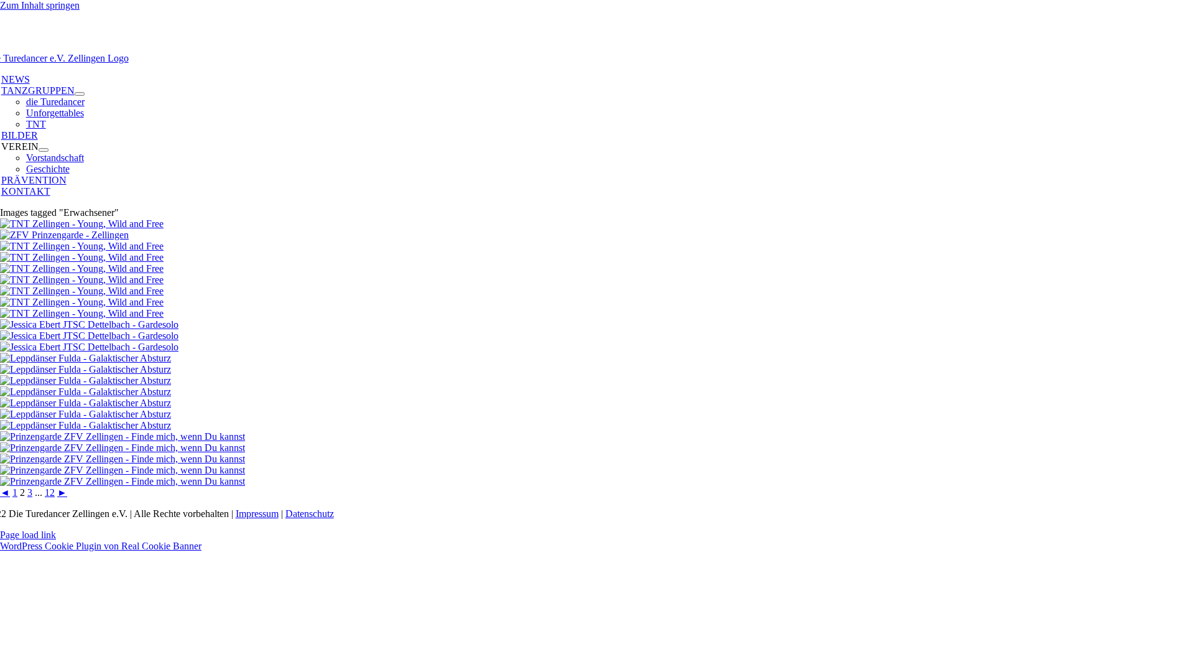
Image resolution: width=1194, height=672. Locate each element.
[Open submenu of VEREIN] (44, 150)
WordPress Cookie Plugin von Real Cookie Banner (100, 546)
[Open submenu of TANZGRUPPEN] (80, 94)
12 (50, 492)
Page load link (28, 535)
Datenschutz (309, 513)
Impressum (257, 513)
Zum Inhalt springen (40, 5)
